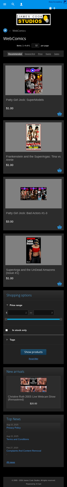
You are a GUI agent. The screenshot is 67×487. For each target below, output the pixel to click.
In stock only (19, 330)
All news (11, 462)
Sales (56, 54)
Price (40, 54)
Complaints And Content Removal (24, 450)
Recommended (15, 54)
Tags (12, 339)
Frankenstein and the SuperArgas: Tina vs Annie (33, 158)
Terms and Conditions (18, 439)
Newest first (30, 54)
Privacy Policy (14, 427)
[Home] (33, 19)
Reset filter (33, 359)
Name (48, 54)
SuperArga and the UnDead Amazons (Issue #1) (30, 271)
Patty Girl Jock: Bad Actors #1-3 (26, 213)
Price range (16, 305)
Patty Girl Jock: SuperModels (25, 99)
